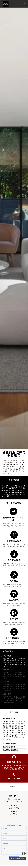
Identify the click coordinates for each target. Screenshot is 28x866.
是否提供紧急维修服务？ (10, 744)
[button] (24, 3)
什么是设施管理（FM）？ (10, 718)
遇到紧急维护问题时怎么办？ (11, 747)
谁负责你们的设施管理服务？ (11, 750)
